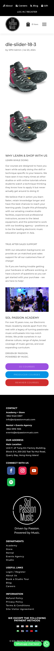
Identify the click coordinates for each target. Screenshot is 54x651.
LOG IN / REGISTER (27, 12)
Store (9, 549)
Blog (35, 5)
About (9, 5)
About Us (11, 575)
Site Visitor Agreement (20, 609)
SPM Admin (15, 50)
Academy (11, 545)
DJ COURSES (27, 366)
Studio (10, 560)
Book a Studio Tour (17, 579)
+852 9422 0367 (14, 416)
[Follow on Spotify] (11, 482)
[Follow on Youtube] (34, 471)
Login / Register (16, 572)
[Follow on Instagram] (22, 471)
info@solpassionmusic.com (20, 419)
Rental (10, 552)
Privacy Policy (14, 601)
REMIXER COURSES (27, 382)
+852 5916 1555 (13, 429)
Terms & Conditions (18, 605)
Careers (22, 5)
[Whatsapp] (46, 644)
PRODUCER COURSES (27, 374)
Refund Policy (14, 598)
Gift (46, 5)
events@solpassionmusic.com (22, 432)
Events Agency (15, 556)
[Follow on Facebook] (11, 471)
